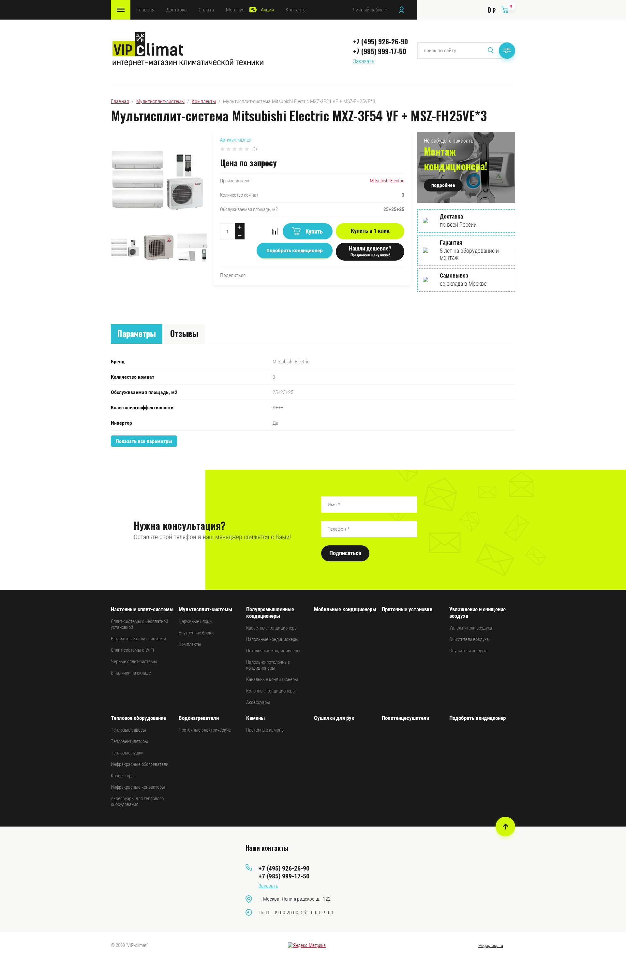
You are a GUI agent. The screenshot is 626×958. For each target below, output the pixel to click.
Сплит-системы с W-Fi (132, 650)
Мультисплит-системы (160, 101)
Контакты (296, 10)
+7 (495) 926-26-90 (380, 41)
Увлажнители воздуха (470, 628)
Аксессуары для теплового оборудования (137, 801)
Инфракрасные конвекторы (138, 787)
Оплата (206, 10)
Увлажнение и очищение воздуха (477, 612)
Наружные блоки (195, 621)
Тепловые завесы (128, 730)
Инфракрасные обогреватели (139, 764)
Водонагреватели (199, 718)
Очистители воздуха (469, 639)
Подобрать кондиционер (477, 718)
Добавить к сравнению (274, 231)
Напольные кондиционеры (272, 639)
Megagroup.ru (490, 945)
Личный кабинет (370, 10)
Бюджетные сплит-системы (138, 639)
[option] (159, 181)
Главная (145, 10)
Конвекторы (123, 776)
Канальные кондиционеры (272, 679)
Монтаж (235, 10)
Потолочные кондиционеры (273, 651)
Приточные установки (407, 609)
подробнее (443, 185)
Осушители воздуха (468, 651)
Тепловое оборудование (138, 718)
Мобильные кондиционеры (345, 609)
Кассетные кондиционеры (272, 628)
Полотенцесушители (405, 718)
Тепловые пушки (127, 753)
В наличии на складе (131, 673)
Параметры (136, 333)
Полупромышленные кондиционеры (270, 612)
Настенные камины (265, 730)
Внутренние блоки (196, 633)
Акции (267, 10)
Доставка (176, 10)
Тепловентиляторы (129, 741)
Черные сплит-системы (134, 661)
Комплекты (204, 101)
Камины (255, 718)
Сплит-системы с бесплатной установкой (139, 624)
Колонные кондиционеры (271, 691)
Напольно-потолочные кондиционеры (268, 665)
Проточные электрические (205, 730)
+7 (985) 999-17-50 (379, 51)
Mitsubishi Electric (387, 181)
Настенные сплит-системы (142, 609)
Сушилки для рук (334, 718)
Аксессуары (258, 702)
